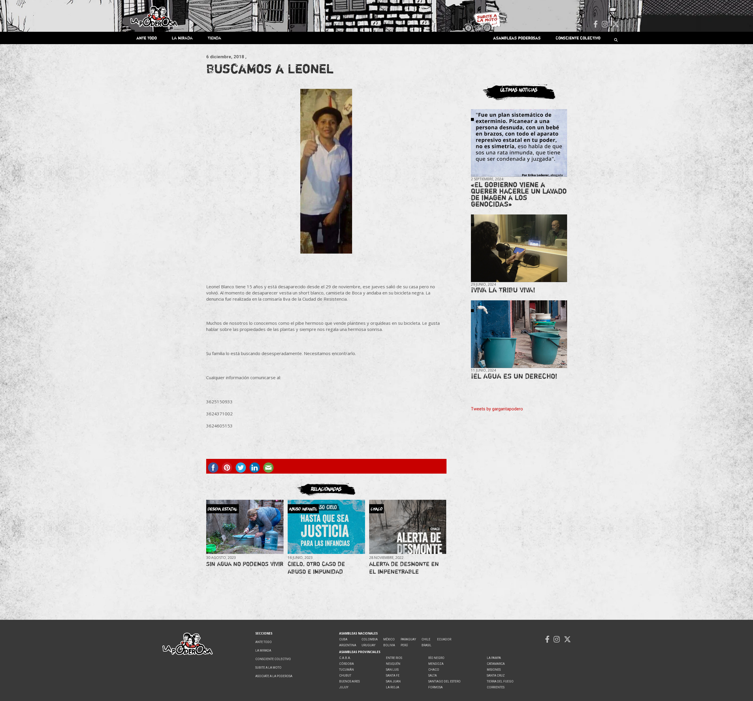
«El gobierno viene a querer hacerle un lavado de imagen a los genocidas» (519, 194)
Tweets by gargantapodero (497, 409)
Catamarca (496, 663)
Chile (426, 639)
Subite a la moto (268, 667)
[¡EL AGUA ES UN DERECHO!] (519, 334)
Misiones (494, 669)
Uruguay (368, 645)
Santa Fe (392, 675)
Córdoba (346, 663)
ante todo (146, 37)
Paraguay (408, 639)
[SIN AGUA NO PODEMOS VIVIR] (245, 526)
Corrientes (495, 687)
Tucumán (346, 669)
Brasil (427, 645)
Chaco (433, 669)
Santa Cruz (496, 675)
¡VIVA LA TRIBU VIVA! (503, 290)
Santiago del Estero (444, 681)
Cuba (343, 639)
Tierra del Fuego (500, 681)
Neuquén (393, 663)
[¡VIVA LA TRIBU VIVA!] (519, 248)
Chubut (345, 675)
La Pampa (494, 658)
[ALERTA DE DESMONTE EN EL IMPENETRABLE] (408, 526)
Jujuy (343, 687)
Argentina (347, 645)
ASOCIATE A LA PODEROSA (273, 676)
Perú (404, 645)
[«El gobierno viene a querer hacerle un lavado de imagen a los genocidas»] (519, 143)
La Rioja (392, 687)
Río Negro (436, 658)
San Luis (392, 669)
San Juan (393, 681)
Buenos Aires (349, 681)
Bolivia (389, 645)
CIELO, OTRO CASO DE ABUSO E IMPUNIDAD (316, 567)
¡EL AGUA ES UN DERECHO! (514, 376)
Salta (432, 675)
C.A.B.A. (345, 658)
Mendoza (436, 663)
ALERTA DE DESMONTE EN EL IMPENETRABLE (404, 567)
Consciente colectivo (578, 37)
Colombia (369, 639)
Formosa (435, 687)
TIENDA (214, 37)
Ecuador (444, 639)
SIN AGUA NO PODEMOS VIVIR (244, 563)
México (389, 639)
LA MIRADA (182, 37)
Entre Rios (394, 658)
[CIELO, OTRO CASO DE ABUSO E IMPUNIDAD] (326, 526)
